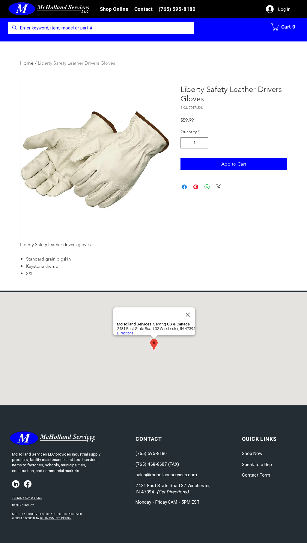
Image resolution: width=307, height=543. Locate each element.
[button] (114, 9)
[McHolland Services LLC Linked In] (15, 484)
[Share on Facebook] (184, 187)
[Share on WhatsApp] (207, 187)
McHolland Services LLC (33, 454)
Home (27, 63)
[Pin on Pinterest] (195, 187)
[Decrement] (185, 143)
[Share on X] (218, 187)
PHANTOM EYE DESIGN (55, 518)
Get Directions (172, 492)
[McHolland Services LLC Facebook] (27, 484)
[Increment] (203, 143)
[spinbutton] (194, 143)
